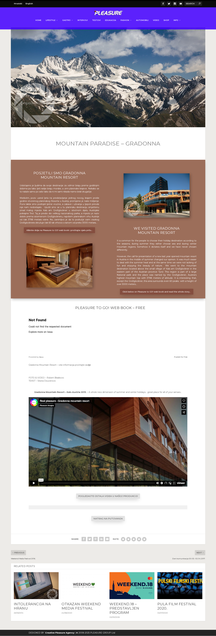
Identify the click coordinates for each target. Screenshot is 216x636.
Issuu (41, 357)
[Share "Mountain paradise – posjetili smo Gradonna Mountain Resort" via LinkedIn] (101, 539)
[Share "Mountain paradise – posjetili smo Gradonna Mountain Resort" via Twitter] (90, 539)
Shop (166, 20)
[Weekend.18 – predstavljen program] (131, 585)
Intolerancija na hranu (32, 606)
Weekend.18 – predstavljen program (124, 608)
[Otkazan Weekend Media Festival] (84, 585)
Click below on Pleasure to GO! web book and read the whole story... (157, 291)
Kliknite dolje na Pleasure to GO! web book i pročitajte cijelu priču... (59, 230)
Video (156, 20)
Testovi (96, 20)
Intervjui (82, 20)
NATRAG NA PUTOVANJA (108, 518)
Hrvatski (18, 4)
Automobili (142, 20)
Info (176, 20)
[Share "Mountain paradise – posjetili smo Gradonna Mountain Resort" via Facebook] (84, 539)
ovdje (88, 365)
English (29, 4)
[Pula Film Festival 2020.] (179, 585)
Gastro (66, 20)
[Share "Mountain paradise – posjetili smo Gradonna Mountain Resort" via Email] (107, 539)
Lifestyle (50, 20)
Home (38, 20)
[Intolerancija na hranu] (36, 585)
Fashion (124, 20)
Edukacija (110, 20)
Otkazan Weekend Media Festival (81, 606)
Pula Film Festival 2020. (176, 606)
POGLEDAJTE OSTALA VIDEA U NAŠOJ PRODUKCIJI (108, 496)
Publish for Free (180, 357)
